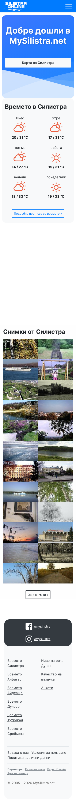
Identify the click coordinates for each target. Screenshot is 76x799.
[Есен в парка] (55, 553)
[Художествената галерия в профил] (55, 471)
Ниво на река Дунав (52, 663)
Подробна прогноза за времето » (38, 213)
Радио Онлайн (56, 769)
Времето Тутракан (15, 717)
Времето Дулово (14, 704)
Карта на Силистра (38, 63)
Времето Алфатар (14, 676)
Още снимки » (38, 594)
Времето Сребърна (15, 731)
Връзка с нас (18, 752)
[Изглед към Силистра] (20, 573)
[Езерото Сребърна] (20, 532)
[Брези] (55, 492)
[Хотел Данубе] (20, 471)
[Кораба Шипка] (20, 492)
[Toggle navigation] (69, 6)
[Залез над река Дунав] (20, 369)
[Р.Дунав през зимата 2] (20, 451)
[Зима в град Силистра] (55, 512)
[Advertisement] (38, 276)
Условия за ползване (48, 752)
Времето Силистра (15, 663)
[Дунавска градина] (20, 349)
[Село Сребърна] (55, 430)
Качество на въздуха (51, 676)
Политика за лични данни (28, 757)
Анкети (47, 688)
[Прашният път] (55, 573)
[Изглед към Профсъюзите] (55, 410)
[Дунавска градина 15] (20, 430)
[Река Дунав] (20, 553)
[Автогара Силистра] (55, 532)
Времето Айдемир (15, 690)
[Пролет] (20, 410)
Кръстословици (17, 773)
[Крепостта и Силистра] (20, 390)
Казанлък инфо (35, 769)
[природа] (55, 451)
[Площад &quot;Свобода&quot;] (55, 390)
